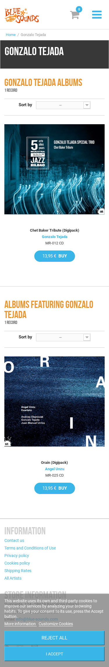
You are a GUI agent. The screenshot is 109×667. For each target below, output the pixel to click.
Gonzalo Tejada (54, 237)
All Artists (13, 578)
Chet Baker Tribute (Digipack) (54, 230)
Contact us (14, 540)
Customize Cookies (56, 623)
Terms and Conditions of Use (30, 548)
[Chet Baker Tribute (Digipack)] (54, 174)
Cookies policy (17, 563)
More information (20, 623)
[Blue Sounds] (21, 15)
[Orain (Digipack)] (54, 406)
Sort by (25, 104)
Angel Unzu (54, 469)
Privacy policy (16, 555)
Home (11, 35)
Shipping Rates (17, 570)
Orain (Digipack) (54, 462)
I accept (54, 654)
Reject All (54, 638)
